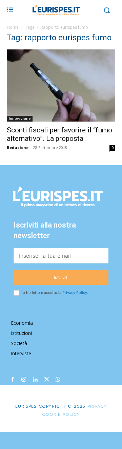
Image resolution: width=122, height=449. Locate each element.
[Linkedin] (35, 380)
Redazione (17, 147)
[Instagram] (24, 380)
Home (13, 27)
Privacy (96, 406)
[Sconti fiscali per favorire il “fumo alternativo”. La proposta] (61, 85)
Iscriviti (61, 277)
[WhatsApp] (58, 380)
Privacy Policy (74, 292)
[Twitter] (47, 380)
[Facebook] (12, 380)
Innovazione (19, 118)
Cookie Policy (61, 414)
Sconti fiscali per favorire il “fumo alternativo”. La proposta (59, 134)
